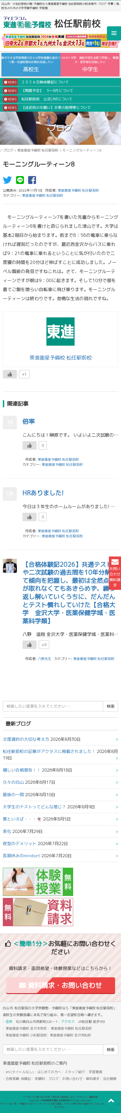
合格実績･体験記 (18, 1078)
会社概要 (109, 1078)
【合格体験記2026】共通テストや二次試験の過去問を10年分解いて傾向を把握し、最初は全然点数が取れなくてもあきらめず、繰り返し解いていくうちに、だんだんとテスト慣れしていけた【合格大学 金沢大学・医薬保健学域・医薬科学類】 (70, 592)
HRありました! (43, 492)
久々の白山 (13, 782)
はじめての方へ (49, 1071)
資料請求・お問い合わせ (64, 985)
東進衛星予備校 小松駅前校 (26, 1035)
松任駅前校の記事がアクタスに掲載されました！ (49, 751)
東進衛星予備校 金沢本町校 (26, 1028)
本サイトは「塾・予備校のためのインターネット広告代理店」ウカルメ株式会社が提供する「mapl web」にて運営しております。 (60, 1105)
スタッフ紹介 (75, 1071)
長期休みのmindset (21, 856)
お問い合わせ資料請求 (114, 577)
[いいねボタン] (10, 374)
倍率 (29, 421)
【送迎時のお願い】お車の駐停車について (49, 107)
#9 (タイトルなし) (20, 1071)
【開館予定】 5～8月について (40, 90)
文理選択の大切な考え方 (26, 739)
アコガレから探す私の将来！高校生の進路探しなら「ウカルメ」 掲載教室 (60, 1097)
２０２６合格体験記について (38, 82)
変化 (7, 831)
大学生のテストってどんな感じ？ (34, 807)
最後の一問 (13, 795)
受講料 (40, 1078)
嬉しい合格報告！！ (22, 770)
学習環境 (95, 1071)
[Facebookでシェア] (33, 182)
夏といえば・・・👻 (22, 819)
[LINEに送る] (21, 182)
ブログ (8, 150)
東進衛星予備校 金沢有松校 (70, 1035)
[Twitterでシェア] (9, 182)
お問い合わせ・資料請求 (80, 1078)
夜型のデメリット (20, 843)
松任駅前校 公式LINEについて (40, 98)
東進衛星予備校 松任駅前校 (38, 150)
